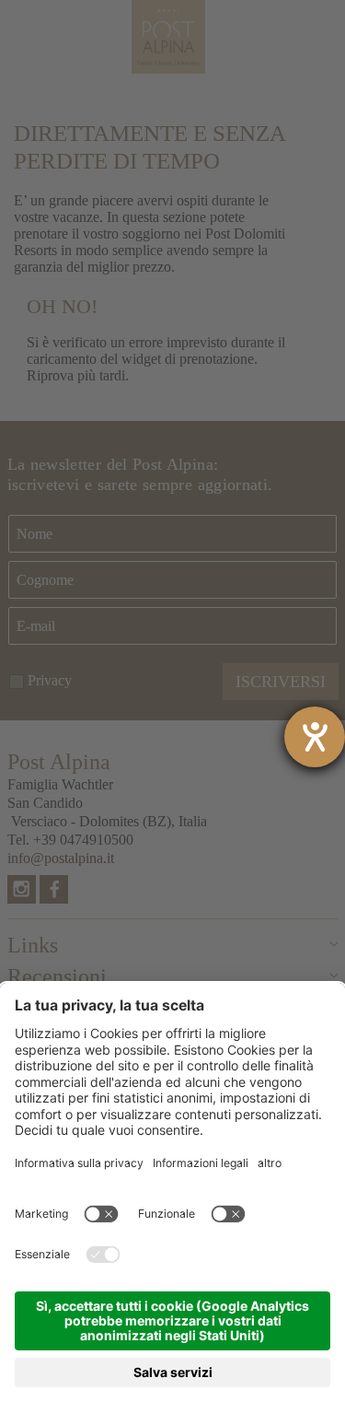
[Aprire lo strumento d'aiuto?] (314, 736)
